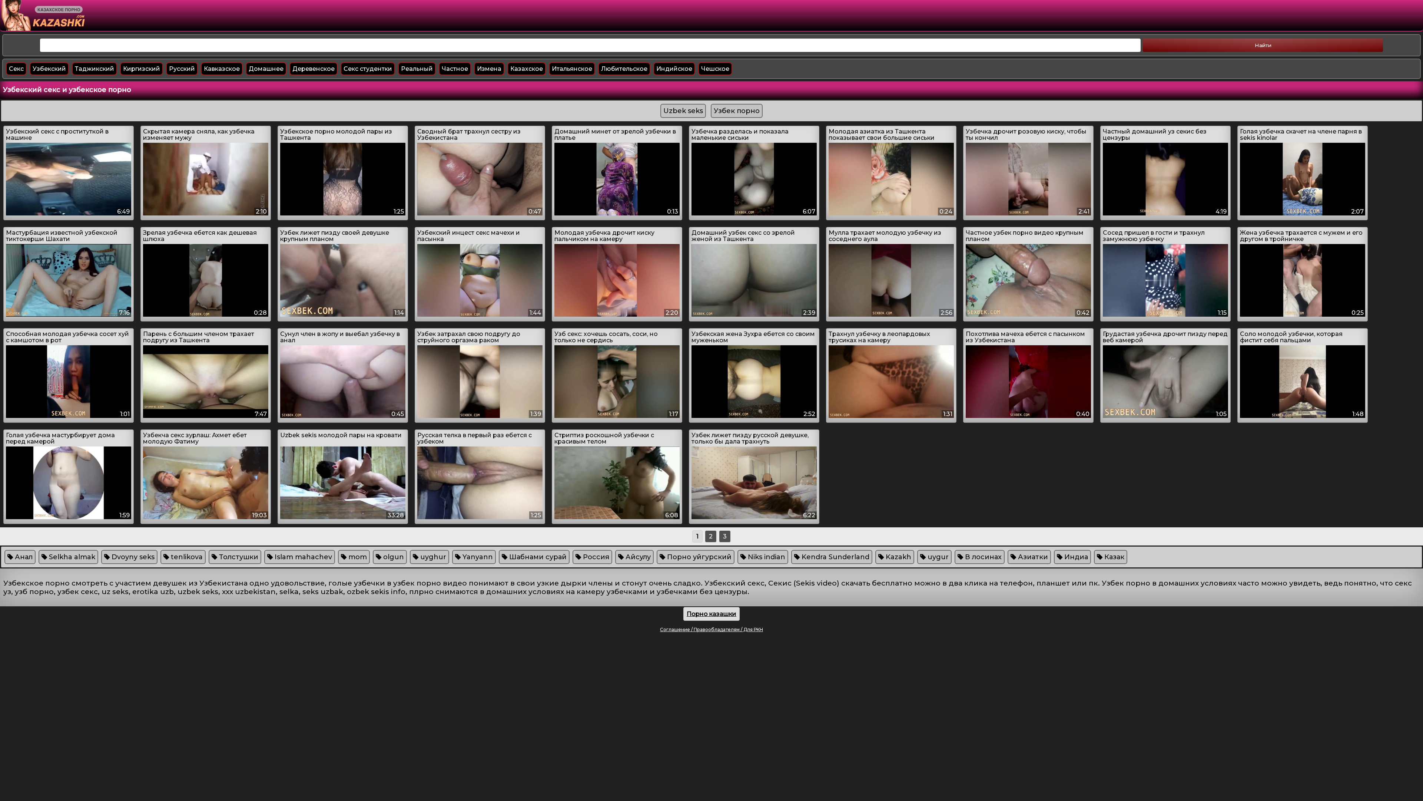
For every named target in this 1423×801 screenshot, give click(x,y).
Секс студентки (368, 68)
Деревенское (313, 68)
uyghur (432, 557)
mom (356, 557)
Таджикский (94, 68)
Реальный (417, 68)
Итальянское (572, 68)
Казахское (526, 68)
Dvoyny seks (132, 557)
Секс (16, 68)
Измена (489, 68)
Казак (1113, 557)
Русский (182, 68)
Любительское (624, 68)
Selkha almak (71, 557)
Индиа (1075, 557)
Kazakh (897, 557)
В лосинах (982, 557)
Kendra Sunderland (834, 557)
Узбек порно (737, 111)
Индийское (674, 68)
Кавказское (222, 68)
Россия (595, 557)
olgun (392, 557)
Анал (23, 557)
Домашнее (266, 68)
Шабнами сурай (537, 557)
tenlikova (186, 557)
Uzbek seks (683, 111)
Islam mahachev (302, 557)
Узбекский (49, 68)
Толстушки (237, 557)
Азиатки (1032, 557)
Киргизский (141, 68)
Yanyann (477, 557)
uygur (937, 557)
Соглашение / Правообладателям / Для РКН (711, 629)
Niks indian (765, 557)
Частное (455, 68)
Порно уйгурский (698, 557)
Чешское (715, 68)
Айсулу (637, 557)
